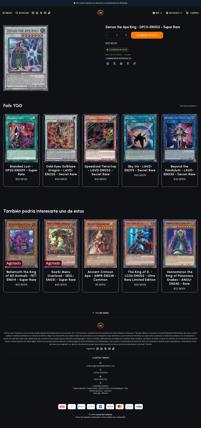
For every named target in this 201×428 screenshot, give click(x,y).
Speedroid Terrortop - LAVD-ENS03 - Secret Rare (100, 170)
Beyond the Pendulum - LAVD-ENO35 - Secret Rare (179, 170)
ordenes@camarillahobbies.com (100, 366)
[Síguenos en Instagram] (32, 12)
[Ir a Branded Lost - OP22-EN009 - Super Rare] (21, 138)
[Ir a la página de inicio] (100, 12)
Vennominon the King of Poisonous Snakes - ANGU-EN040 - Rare (179, 278)
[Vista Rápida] (34, 138)
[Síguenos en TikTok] (49, 12)
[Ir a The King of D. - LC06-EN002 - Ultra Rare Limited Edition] (140, 244)
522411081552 (100, 379)
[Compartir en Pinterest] (128, 63)
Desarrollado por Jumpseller (113, 417)
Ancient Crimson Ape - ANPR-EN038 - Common (100, 276)
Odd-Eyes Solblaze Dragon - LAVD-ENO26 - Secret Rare (61, 170)
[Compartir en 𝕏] (114, 63)
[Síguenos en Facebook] (37, 12)
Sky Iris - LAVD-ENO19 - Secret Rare (140, 168)
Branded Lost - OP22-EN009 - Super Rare (21, 170)
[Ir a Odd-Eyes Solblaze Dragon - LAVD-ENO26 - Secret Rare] (61, 138)
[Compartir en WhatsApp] (121, 63)
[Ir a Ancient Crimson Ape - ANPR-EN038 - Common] (100, 244)
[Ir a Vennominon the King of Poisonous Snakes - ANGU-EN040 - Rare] (180, 244)
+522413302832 (100, 373)
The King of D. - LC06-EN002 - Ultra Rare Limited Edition (140, 276)
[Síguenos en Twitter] (41, 12)
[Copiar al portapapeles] (134, 63)
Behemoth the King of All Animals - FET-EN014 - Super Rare (21, 276)
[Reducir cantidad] (108, 35)
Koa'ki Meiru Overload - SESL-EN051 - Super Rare (61, 276)
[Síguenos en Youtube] (45, 12)
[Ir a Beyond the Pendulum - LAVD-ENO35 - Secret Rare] (180, 138)
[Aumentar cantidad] (126, 35)
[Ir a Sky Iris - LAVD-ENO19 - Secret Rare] (140, 138)
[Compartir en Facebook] (107, 63)
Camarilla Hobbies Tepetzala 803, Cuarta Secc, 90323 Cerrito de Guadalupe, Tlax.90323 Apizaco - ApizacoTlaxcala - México (100, 389)
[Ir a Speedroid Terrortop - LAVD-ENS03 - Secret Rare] (100, 138)
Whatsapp (109, 3)
